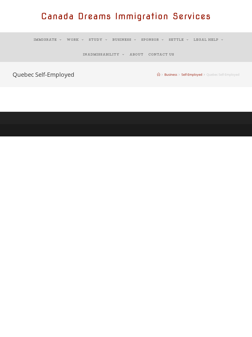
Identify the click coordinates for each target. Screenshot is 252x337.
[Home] (158, 74)
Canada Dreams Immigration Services (126, 16)
